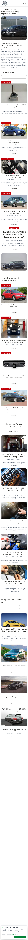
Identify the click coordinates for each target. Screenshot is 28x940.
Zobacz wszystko (14, 77)
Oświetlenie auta (8, 28)
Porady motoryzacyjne (7, 158)
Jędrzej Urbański (10, 144)
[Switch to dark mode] (23, 3)
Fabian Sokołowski (7, 35)
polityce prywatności (14, 934)
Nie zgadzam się (8, 936)
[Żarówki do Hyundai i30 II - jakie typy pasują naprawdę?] (14, 28)
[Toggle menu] (25, 3)
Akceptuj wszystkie (20, 936)
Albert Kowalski (10, 109)
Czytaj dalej (14, 249)
